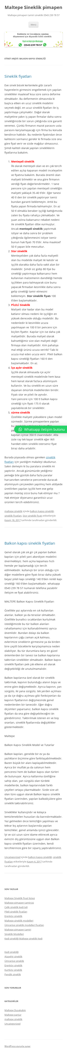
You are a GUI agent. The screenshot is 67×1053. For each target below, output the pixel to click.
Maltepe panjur (12, 1014)
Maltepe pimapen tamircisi (19, 902)
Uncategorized (12, 857)
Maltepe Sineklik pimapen (33, 7)
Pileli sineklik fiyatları (15, 911)
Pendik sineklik (12, 974)
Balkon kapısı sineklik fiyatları (29, 543)
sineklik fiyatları (13, 515)
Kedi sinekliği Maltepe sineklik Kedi (23, 938)
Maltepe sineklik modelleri (18, 920)
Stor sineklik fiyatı (32, 515)
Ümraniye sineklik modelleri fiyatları (24, 925)
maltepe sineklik (13, 511)
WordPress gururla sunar (17, 1046)
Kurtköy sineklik (13, 970)
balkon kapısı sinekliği (42, 511)
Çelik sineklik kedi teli (16, 907)
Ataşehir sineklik (13, 956)
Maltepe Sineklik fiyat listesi (19, 898)
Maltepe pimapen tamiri (17, 929)
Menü (33, 24)
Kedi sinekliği (11, 952)
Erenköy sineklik (13, 916)
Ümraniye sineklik (14, 961)
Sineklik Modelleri (14, 934)
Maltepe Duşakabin (15, 1010)
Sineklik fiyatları (17, 76)
